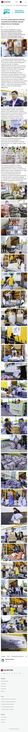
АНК (8, 656)
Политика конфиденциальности (8, 701)
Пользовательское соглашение (8, 699)
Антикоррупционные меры (7, 706)
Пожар (3, 656)
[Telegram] (7, 27)
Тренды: (3, 5)
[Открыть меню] (26, 2)
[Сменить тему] (21, 2)
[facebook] (9, 673)
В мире (2, 691)
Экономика (3, 688)
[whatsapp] (4, 27)
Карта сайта (4, 717)
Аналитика (3, 686)
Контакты (3, 719)
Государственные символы (7, 704)
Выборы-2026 (9, 5)
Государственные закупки (7, 709)
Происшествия (4, 681)
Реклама (3, 722)
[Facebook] (9, 27)
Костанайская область (18, 656)
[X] (12, 27)
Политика (3, 683)
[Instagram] (2, 27)
